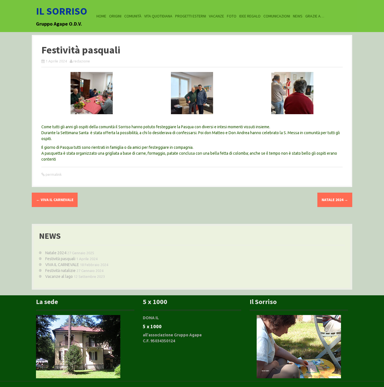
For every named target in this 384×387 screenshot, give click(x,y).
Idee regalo (250, 16)
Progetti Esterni (190, 16)
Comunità (132, 16)
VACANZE (216, 16)
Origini (115, 16)
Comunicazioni (276, 16)
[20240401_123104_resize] (192, 94)
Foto (231, 16)
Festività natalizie (60, 270)
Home (101, 16)
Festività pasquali (60, 258)
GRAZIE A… (314, 16)
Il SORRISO (61, 11)
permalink (53, 174)
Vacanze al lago (59, 276)
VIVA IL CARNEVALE (54, 199)
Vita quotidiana (158, 16)
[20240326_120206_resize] (292, 94)
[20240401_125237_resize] (92, 94)
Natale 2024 (335, 199)
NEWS (297, 16)
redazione (81, 61)
